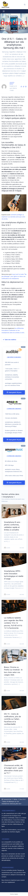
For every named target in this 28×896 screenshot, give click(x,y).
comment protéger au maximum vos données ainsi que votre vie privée (13, 217)
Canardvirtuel (7, 799)
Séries (15, 799)
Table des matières (10, 339)
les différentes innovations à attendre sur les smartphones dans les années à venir (13, 330)
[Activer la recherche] (24, 4)
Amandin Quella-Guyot (12, 83)
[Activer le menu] (4, 11)
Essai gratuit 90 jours (14, 482)
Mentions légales (14, 894)
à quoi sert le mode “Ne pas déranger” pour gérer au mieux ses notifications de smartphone (14, 276)
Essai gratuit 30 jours (14, 392)
